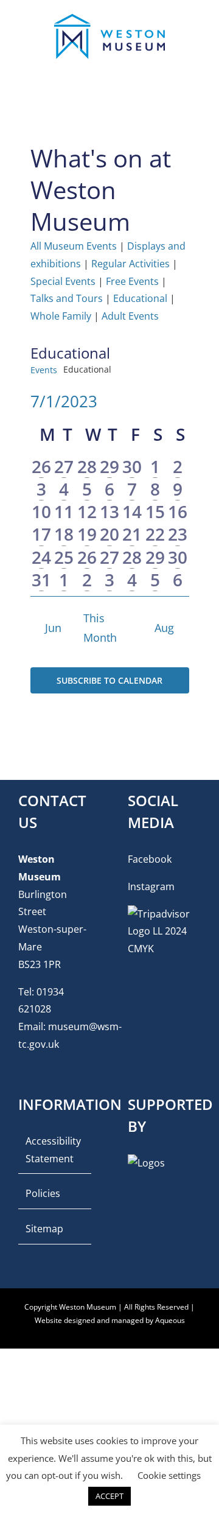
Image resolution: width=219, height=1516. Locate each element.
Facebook (150, 859)
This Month (100, 628)
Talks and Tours (66, 298)
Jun (53, 627)
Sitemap (44, 1228)
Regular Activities (130, 263)
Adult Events (130, 316)
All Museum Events (73, 246)
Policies (43, 1193)
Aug (164, 627)
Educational (140, 298)
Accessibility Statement (53, 1149)
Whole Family (60, 316)
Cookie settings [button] (169, 1475)
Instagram (151, 886)
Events (43, 370)
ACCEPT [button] (109, 1495)
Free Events (132, 281)
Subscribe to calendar (109, 680)
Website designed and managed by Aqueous (110, 1320)
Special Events (63, 281)
